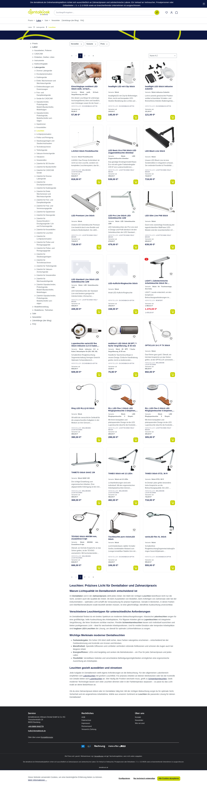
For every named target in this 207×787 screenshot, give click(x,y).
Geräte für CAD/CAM (44, 98)
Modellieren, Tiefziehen (43, 310)
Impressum (86, 723)
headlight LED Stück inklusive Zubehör (159, 87)
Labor (35, 47)
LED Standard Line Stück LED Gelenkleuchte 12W (85, 280)
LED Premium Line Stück (82, 216)
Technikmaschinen (43, 147)
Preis (102, 44)
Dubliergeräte (41, 77)
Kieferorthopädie (41, 64)
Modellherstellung (41, 307)
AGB (83, 717)
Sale (34, 313)
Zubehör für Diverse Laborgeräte (44, 177)
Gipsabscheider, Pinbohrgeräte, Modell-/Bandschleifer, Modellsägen (45, 106)
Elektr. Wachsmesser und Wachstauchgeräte (46, 82)
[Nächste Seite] (89, 55)
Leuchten (40, 131)
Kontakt (138, 717)
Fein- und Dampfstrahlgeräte (43, 94)
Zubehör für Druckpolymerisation (44, 183)
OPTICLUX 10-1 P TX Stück (157, 345)
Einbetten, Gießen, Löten (44, 57)
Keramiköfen (41, 127)
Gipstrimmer (41, 124)
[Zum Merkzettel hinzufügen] (97, 80)
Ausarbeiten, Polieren (43, 50)
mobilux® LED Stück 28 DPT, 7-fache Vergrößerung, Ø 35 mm (122, 344)
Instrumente (39, 60)
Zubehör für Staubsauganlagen (43, 255)
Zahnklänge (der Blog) (41, 320)
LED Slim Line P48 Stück (156, 216)
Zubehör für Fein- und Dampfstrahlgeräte (44, 201)
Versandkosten (99, 756)
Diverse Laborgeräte (44, 71)
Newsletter (36, 317)
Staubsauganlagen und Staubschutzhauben (45, 142)
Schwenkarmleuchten (157, 679)
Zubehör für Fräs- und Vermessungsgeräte (44, 207)
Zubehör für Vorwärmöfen (46, 275)
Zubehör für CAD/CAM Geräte (45, 171)
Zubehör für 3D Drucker (45, 163)
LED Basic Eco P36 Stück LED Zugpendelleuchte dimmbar (122, 151)
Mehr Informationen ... (37, 780)
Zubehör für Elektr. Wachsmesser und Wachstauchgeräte (43, 193)
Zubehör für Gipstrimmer (45, 212)
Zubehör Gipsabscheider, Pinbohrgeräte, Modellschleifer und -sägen (46, 299)
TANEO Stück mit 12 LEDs (120, 473)
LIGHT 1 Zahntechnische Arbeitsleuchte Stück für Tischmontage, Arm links (156, 282)
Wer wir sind (139, 723)
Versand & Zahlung (89, 729)
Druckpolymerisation (44, 74)
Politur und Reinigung (44, 137)
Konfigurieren (124, 778)
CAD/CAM (38, 54)
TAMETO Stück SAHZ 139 (83, 472)
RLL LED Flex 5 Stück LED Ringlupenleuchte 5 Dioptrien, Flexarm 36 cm (158, 409)
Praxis (35, 43)
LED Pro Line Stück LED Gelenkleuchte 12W (119, 217)
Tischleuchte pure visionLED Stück (121, 538)
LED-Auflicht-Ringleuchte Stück (123, 283)
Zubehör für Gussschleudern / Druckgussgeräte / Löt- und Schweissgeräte (45, 222)
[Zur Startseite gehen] (39, 12)
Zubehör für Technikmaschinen (43, 261)
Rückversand (87, 726)
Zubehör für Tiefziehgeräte (46, 266)
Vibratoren (40, 157)
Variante (89, 44)
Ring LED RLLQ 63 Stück (82, 408)
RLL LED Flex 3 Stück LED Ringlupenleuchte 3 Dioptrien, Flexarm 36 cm (122, 409)
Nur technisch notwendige (144, 778)
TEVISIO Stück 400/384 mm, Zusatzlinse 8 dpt (84, 537)
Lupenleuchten (95, 679)
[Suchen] (156, 12)
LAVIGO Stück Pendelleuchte (84, 151)
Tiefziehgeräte (41, 150)
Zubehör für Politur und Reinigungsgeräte (45, 243)
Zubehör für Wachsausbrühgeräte (44, 280)
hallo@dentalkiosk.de (37, 731)
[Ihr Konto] (171, 12)
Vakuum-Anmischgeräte (45, 153)
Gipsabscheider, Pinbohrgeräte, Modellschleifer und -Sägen (44, 117)
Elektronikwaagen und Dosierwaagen (45, 88)
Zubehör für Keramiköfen (45, 229)
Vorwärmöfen (41, 160)
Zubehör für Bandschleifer (46, 167)
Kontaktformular (47, 737)
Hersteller (75, 44)
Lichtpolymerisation (43, 134)
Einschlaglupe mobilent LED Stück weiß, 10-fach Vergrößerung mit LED (84, 87)
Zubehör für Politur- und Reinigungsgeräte (45, 249)
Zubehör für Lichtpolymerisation (44, 237)
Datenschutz (86, 720)
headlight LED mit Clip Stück (121, 86)
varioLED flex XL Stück (155, 537)
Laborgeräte (39, 67)
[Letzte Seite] (93, 55)
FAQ (34, 324)
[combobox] (105, 12)
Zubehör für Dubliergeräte (46, 188)
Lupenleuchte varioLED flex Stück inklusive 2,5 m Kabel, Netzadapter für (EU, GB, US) (84, 344)
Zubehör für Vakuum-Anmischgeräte (44, 270)
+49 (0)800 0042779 (36, 726)
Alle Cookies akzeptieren (169, 778)
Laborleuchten (89, 676)
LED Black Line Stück (155, 151)
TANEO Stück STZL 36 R (156, 473)
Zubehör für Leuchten (44, 233)
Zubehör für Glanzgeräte (45, 215)
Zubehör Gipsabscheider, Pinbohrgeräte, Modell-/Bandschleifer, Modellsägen (46, 288)
